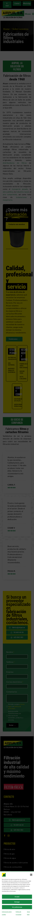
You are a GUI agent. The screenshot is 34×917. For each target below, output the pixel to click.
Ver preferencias (17, 907)
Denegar (17, 902)
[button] (31, 875)
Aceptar (17, 896)
